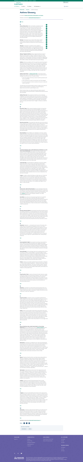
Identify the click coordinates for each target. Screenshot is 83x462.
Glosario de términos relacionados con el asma (33, 15)
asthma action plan (33, 73)
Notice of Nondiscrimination (48, 440)
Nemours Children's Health (23, 0)
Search (66, 6)
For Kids (62, 440)
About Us (15, 439)
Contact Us (29, 445)
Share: (21, 423)
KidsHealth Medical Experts (35, 17)
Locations (34, 0)
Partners (28, 439)
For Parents (63, 439)
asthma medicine (40, 327)
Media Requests (30, 444)
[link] (37, 6)
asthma (23, 193)
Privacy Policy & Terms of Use (48, 439)
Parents (27, 9)
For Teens (62, 442)
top (20, 104)
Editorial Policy (29, 440)
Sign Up (66, 2)
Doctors (30, 0)
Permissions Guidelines (31, 442)
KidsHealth (22, 9)
